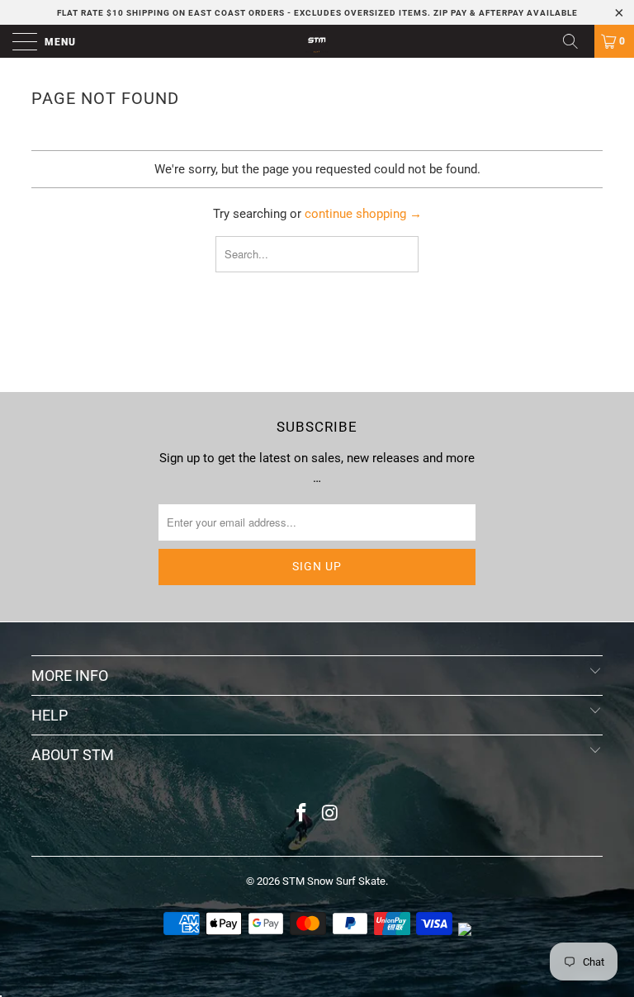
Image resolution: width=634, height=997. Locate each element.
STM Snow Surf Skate (334, 881)
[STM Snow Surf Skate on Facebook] (302, 814)
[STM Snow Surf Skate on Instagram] (331, 814)
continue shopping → (363, 213)
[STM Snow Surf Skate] (317, 41)
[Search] (576, 41)
